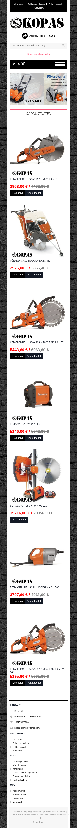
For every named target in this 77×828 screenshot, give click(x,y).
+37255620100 (21, 722)
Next (63, 90)
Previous (13, 90)
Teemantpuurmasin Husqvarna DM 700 (34, 587)
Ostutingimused (20, 761)
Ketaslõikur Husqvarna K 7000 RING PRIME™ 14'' (37, 670)
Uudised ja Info (20, 780)
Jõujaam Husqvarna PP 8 (25, 424)
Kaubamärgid (19, 791)
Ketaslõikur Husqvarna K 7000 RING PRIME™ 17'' (37, 344)
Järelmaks (18, 769)
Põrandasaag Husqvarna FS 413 (30, 260)
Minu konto (19, 4)
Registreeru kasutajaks (38, 54)
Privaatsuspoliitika (21, 776)
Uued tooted (18, 798)
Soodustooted (38, 114)
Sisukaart (17, 802)
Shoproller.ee (38, 822)
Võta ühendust (19, 765)
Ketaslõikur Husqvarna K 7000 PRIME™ (34, 179)
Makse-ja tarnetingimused (25, 772)
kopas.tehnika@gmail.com (27, 728)
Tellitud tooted (55, 4)
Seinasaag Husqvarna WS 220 (28, 505)
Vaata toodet (34, 193)
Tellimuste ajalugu (36, 4)
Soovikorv (39, 8)
